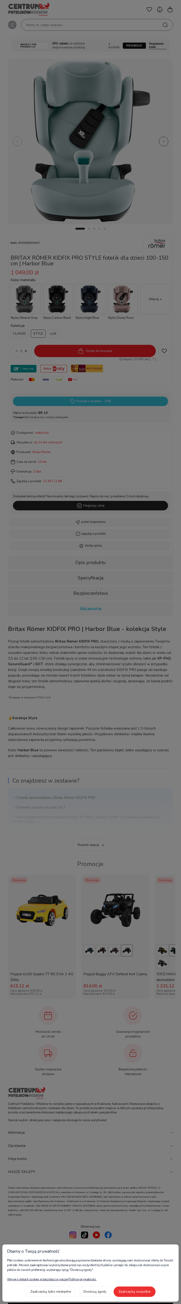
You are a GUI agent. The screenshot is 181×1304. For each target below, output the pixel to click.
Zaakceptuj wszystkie (135, 1291)
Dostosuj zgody (94, 1291)
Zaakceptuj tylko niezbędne (50, 1291)
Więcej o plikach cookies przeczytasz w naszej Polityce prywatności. (52, 1279)
